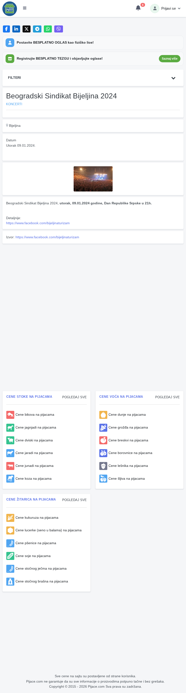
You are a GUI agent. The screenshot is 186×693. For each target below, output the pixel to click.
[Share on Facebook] (6, 28)
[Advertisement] (93, 279)
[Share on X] (27, 28)
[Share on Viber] (58, 28)
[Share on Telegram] (37, 28)
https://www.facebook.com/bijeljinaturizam (38, 223)
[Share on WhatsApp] (48, 28)
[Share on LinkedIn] (16, 28)
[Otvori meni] (24, 8)
